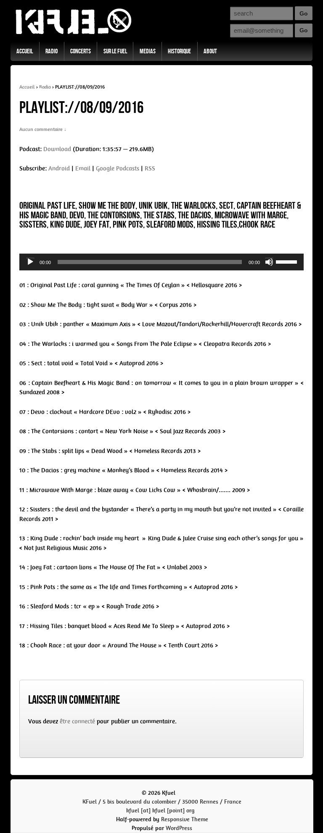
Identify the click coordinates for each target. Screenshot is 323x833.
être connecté (77, 721)
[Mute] (269, 262)
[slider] (287, 261)
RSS (150, 168)
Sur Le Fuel (115, 51)
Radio (51, 51)
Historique (179, 51)
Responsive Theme (184, 819)
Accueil (24, 51)
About (210, 51)
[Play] (30, 262)
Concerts (80, 51)
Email (82, 168)
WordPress (179, 828)
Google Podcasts (117, 168)
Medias (148, 51)
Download (57, 149)
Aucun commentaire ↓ (42, 129)
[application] (161, 262)
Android (59, 168)
